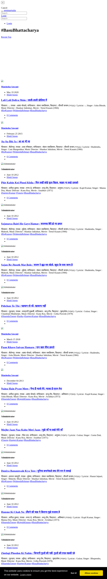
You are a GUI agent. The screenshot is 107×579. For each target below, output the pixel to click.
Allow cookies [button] (91, 573)
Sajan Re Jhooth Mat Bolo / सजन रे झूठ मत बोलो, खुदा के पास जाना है (37, 264)
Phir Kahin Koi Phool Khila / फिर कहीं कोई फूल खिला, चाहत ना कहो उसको (39, 182)
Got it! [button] (74, 573)
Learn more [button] (25, 574)
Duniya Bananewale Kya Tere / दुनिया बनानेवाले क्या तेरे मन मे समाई (36, 470)
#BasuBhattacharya (38, 110)
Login (3, 16)
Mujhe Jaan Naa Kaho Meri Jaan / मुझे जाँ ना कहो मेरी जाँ (32, 429)
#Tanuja (19, 193)
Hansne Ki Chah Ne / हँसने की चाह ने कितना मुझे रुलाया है (30, 512)
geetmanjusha (10, 10)
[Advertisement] (53, 59)
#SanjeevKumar (8, 193)
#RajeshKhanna (24, 399)
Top (9, 37)
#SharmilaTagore (8, 316)
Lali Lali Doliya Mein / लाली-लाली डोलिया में (24, 100)
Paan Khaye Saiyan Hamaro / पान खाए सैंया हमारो (27, 347)
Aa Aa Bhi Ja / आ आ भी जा (15, 141)
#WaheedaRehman (21, 110)
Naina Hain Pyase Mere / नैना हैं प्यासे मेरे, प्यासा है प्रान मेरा (31, 388)
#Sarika (20, 316)
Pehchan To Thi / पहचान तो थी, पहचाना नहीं (23, 305)
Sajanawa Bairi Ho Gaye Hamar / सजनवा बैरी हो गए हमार (31, 223)
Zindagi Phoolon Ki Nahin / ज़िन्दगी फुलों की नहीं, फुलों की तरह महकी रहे (38, 553)
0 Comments (12, 115)
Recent (4, 37)
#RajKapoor (6, 110)
